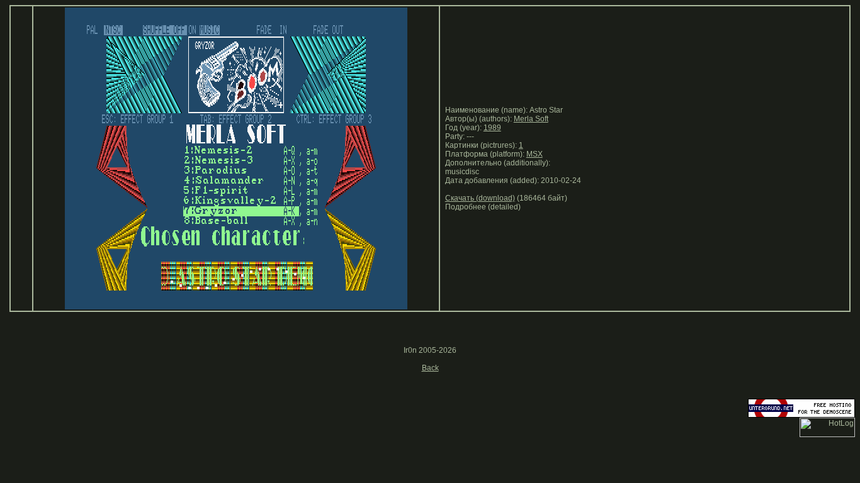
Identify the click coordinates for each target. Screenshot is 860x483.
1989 (492, 127)
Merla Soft (531, 118)
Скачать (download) (480, 198)
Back (430, 368)
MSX (534, 154)
